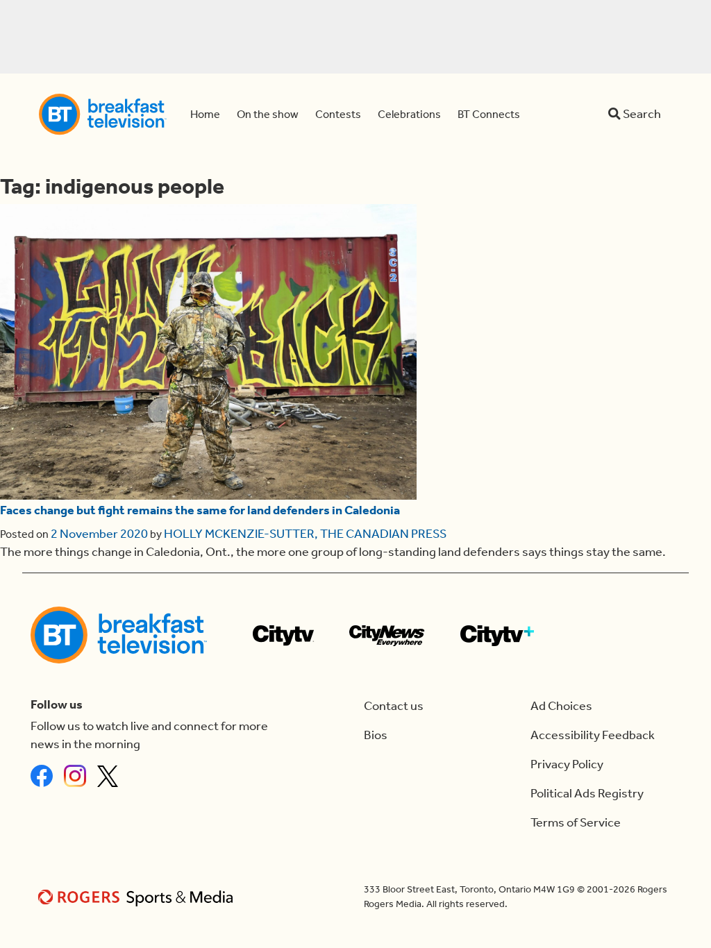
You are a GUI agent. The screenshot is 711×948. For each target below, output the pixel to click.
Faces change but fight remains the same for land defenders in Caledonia (200, 510)
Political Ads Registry (587, 793)
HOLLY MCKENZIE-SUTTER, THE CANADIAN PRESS (305, 534)
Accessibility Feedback (592, 735)
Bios (375, 735)
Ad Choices (561, 706)
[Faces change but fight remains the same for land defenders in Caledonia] (208, 352)
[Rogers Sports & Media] (138, 897)
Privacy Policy (566, 764)
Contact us (394, 706)
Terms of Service (575, 822)
